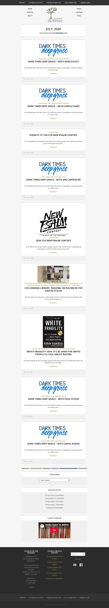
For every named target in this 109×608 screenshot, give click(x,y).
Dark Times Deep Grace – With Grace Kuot (53, 61)
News (79, 16)
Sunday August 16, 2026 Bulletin (54, 498)
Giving (79, 9)
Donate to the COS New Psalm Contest (53, 135)
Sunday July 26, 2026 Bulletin (54, 508)
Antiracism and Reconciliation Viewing (40, 285)
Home (30, 9)
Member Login (85, 2)
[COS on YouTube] (75, 563)
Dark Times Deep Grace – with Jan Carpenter (53, 179)
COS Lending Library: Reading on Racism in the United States (53, 289)
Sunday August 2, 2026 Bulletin (54, 505)
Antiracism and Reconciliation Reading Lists (66, 283)
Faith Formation (70, 2)
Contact (31, 587)
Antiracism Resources (62, 285)
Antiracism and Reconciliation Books (37, 283)
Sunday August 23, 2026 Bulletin (54, 495)
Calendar (78, 12)
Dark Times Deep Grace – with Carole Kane (53, 106)
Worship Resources (33, 572)
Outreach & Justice (35, 2)
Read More (53, 73)
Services (30, 12)
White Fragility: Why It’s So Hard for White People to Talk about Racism (53, 353)
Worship (22, 2)
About (30, 16)
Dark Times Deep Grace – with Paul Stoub (53, 398)
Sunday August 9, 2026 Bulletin (54, 501)
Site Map (78, 559)
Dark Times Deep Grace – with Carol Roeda (53, 443)
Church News (42, 59)
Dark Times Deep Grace (55, 59)
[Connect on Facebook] (81, 563)
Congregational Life (53, 2)
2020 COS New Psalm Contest (53, 240)
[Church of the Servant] (54, 21)
